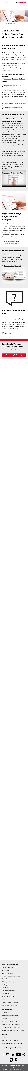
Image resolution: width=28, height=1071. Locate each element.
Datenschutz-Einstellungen (8, 1067)
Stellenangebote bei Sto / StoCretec (12, 1043)
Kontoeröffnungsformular (11, 243)
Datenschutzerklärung (14, 1065)
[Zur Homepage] (21, 2)
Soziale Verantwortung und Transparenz (14, 1030)
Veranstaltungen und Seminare (12, 1048)
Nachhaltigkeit (7, 1009)
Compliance (5, 993)
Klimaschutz (5, 1018)
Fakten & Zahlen (6, 979)
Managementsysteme (8, 990)
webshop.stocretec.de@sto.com (13, 107)
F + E (3, 999)
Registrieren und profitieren (13, 86)
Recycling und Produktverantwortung (13, 1024)
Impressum (4, 1065)
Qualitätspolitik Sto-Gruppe (10, 1002)
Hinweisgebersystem (8, 996)
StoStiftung (5, 988)
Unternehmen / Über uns (10, 964)
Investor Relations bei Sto (9, 1005)
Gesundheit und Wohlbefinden (11, 1027)
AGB (22, 1065)
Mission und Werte (7, 973)
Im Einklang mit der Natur (9, 1021)
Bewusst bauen (6, 970)
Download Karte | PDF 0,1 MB (12, 266)
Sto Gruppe (5, 985)
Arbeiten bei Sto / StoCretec (10, 1040)
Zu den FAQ (7, 333)
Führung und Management (10, 982)
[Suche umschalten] (9, 2)
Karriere (4, 1034)
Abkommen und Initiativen (10, 1015)
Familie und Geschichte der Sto (11, 976)
